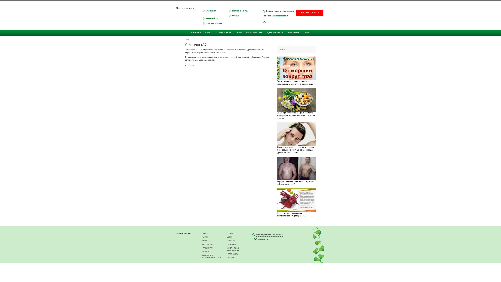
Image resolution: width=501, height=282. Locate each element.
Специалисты (224, 33)
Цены (239, 33)
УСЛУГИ (205, 237)
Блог (307, 33)
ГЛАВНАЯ (205, 233)
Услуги (209, 33)
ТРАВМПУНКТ (294, 33)
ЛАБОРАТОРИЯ (207, 244)
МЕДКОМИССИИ (208, 248)
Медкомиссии (254, 33)
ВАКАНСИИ (231, 244)
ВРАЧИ (204, 241)
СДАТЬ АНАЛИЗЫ (274, 33)
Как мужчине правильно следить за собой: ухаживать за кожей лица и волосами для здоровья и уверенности (295, 150)
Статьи (191, 65)
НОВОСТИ (231, 241)
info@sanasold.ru (280, 15)
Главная (196, 33)
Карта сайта (232, 254)
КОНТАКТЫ (206, 252)
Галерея (230, 258)
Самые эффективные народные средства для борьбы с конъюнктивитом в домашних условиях (296, 115)
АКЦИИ (230, 233)
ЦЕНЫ (229, 237)
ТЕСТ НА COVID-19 (310, 13)
